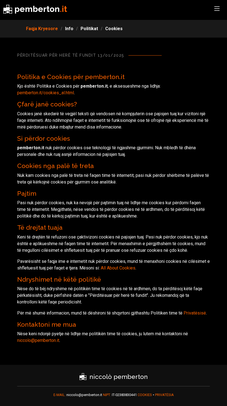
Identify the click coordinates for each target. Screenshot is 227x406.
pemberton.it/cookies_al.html (45, 92)
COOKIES (145, 395)
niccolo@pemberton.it (38, 340)
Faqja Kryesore (42, 28)
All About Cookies (118, 268)
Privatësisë (195, 313)
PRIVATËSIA (164, 395)
